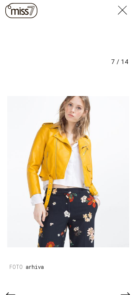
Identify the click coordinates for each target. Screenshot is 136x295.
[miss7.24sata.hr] (21, 10)
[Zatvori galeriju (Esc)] (127, 4)
